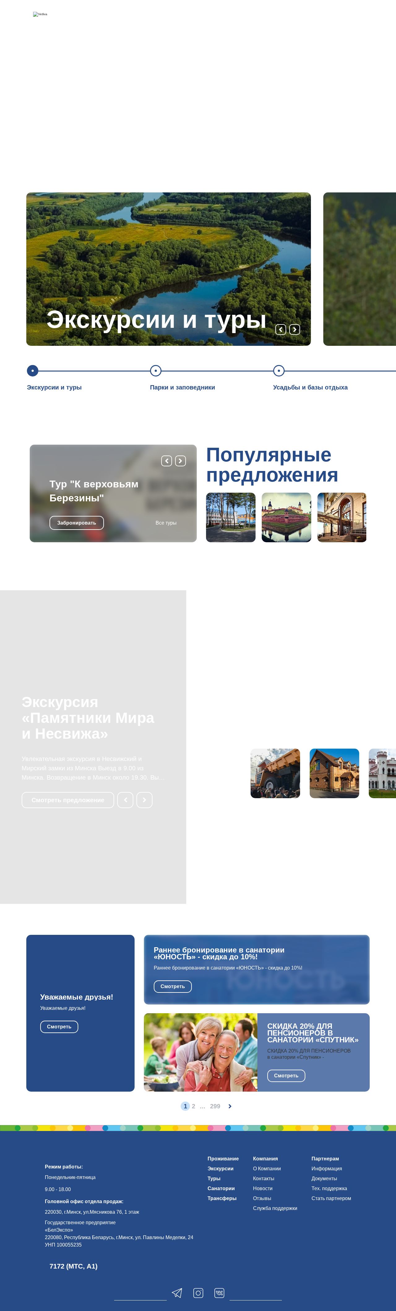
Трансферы (222, 1198)
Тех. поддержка (329, 1188)
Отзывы (262, 1198)
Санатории (221, 1188)
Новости (263, 1188)
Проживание (223, 1158)
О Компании (267, 1168)
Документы (324, 1178)
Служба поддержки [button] (275, 1208)
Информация (327, 1168)
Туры (214, 1178)
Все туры (166, 523)
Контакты (263, 1178)
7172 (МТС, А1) (73, 1266)
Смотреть (59, 1026)
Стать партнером (331, 1198)
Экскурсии (221, 1168)
